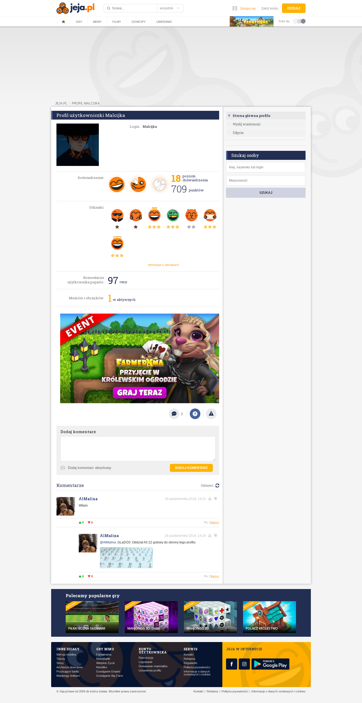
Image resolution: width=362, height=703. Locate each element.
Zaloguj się (248, 8)
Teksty (60, 658)
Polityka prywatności (197, 667)
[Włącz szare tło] (299, 21)
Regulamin (190, 663)
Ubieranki (164, 21)
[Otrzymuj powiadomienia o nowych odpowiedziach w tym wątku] (216, 498)
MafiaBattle (103, 658)
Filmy (116, 21)
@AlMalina (108, 542)
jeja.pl (61, 103)
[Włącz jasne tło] (295, 21)
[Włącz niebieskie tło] (303, 21)
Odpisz (214, 523)
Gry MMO (105, 649)
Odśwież (207, 485)
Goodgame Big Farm (109, 675)
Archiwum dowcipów (69, 667)
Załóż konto (269, 8)
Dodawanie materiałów (153, 666)
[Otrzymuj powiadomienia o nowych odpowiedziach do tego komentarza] (216, 535)
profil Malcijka (86, 103)
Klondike (101, 667)
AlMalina (88, 498)
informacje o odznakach (163, 264)
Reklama (189, 658)
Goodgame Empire (108, 671)
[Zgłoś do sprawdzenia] (211, 413)
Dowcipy (138, 21)
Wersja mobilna (66, 654)
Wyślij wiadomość (247, 124)
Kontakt (188, 654)
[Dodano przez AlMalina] (126, 567)
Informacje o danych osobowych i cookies (197, 673)
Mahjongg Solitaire (68, 675)
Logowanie (145, 662)
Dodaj (293, 8)
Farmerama (103, 654)
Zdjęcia (238, 132)
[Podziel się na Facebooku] (195, 413)
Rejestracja (146, 657)
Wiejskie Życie (105, 663)
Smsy (60, 663)
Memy (97, 21)
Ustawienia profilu (150, 670)
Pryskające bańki (67, 671)
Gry (79, 21)
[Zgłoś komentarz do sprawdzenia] (210, 498)
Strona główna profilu (251, 115)
